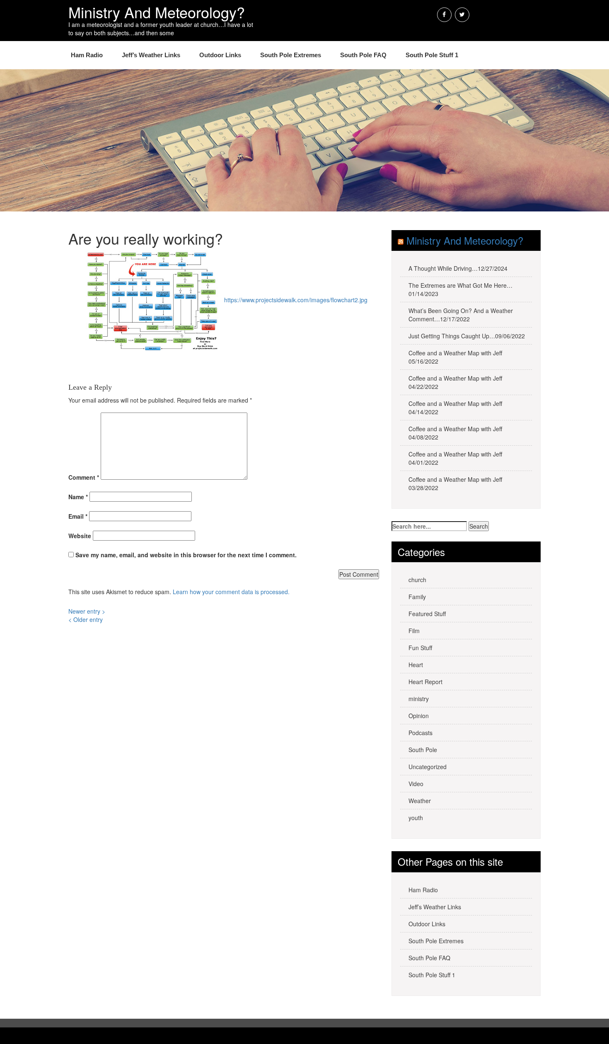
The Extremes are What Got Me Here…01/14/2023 (460, 289)
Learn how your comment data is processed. (231, 592)
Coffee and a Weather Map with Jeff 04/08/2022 (455, 433)
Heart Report (425, 681)
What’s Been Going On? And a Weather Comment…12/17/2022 (460, 314)
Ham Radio (87, 54)
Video (415, 783)
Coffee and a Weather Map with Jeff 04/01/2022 (455, 458)
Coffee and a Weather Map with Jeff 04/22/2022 (455, 382)
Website (79, 536)
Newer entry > (86, 611)
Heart (415, 664)
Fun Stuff (420, 647)
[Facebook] (444, 14)
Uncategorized (427, 766)
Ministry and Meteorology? (156, 11)
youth (415, 817)
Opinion (418, 715)
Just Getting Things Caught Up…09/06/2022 (466, 336)
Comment (83, 477)
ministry (418, 698)
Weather (419, 800)
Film (414, 630)
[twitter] (462, 14)
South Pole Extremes (290, 54)
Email (77, 516)
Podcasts (420, 732)
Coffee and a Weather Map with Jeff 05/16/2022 (455, 357)
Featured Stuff (427, 613)
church (417, 579)
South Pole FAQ (363, 54)
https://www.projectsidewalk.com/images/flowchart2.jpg (295, 300)
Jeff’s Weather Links (151, 54)
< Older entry (85, 619)
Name (78, 497)
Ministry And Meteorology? (464, 240)
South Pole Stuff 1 (432, 54)
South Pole (422, 749)
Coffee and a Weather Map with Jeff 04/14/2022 (455, 407)
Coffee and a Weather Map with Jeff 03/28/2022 (455, 483)
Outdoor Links (220, 54)
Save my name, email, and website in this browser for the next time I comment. (186, 555)
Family (417, 596)
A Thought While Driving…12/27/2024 (458, 268)
